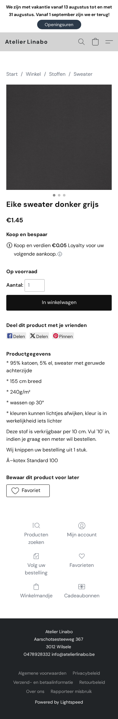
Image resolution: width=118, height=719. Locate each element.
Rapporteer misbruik (71, 691)
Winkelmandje (36, 595)
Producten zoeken (36, 538)
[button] (59, 24)
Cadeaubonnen (81, 595)
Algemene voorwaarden (42, 673)
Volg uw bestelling (36, 569)
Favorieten (82, 565)
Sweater (83, 74)
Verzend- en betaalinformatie (43, 682)
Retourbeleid (92, 682)
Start (12, 74)
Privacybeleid (86, 673)
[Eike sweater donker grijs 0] (59, 137)
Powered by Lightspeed (59, 702)
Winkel (33, 74)
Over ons (35, 691)
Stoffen (57, 74)
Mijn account (82, 534)
